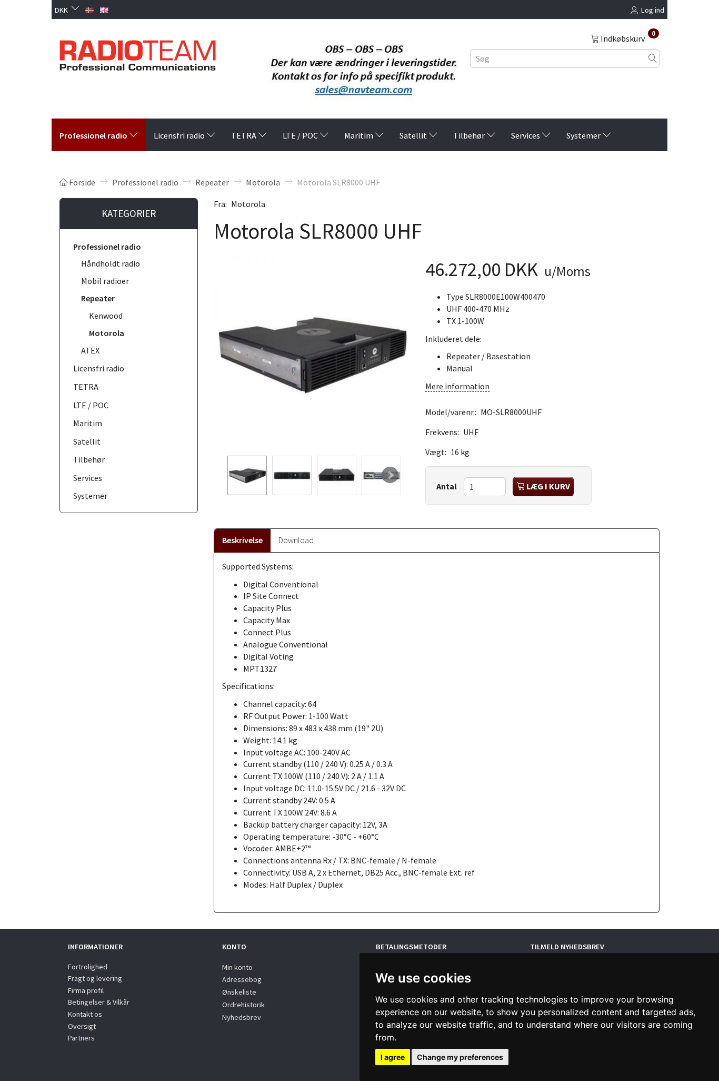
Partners (81, 1038)
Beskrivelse (242, 540)
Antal (447, 486)
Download (296, 540)
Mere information (457, 386)
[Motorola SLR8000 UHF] (312, 353)
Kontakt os (85, 1014)
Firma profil (86, 990)
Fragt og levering (95, 978)
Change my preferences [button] (460, 1057)
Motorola (248, 204)
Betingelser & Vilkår (98, 1002)
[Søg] (652, 58)
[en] (104, 9)
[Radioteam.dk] (137, 52)
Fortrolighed (87, 966)
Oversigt (82, 1026)
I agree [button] (393, 1057)
